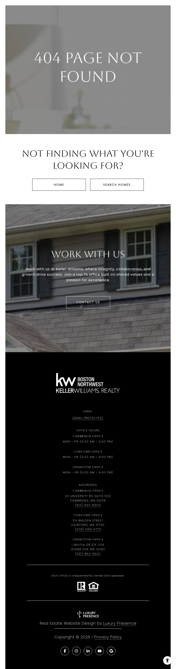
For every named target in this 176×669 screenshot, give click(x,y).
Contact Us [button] (88, 302)
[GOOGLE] (111, 651)
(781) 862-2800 (88, 554)
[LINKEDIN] (88, 651)
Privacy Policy (108, 637)
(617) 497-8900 (88, 505)
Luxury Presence (120, 623)
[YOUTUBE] (99, 651)
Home (59, 185)
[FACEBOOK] (65, 651)
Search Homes (117, 185)
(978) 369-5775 (88, 529)
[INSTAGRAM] (76, 651)
